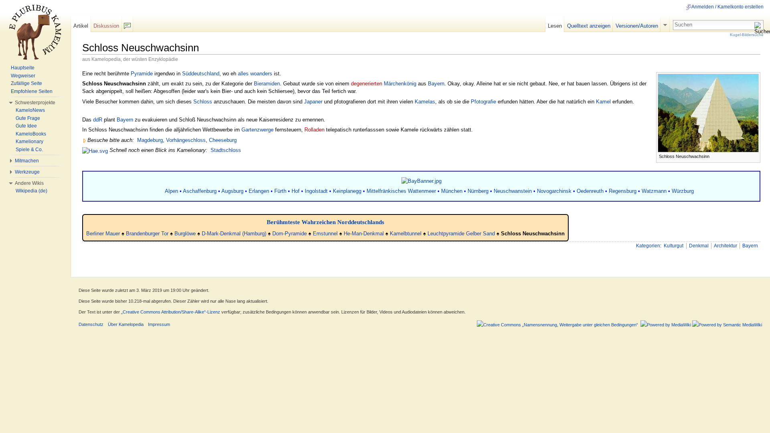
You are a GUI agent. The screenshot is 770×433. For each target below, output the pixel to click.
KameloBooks (31, 134)
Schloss (202, 102)
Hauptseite (22, 68)
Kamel (603, 102)
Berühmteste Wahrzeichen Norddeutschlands (325, 222)
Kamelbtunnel (405, 234)
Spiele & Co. (29, 149)
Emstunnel (325, 234)
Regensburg (622, 191)
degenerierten (366, 84)
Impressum (159, 324)
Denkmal (699, 246)
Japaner (313, 102)
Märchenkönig (400, 84)
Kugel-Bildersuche (747, 34)
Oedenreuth (590, 191)
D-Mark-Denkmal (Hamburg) (234, 234)
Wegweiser (23, 76)
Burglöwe (185, 234)
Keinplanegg (347, 191)
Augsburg (232, 191)
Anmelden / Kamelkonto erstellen (727, 7)
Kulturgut (673, 246)
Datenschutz (91, 324)
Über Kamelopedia (126, 324)
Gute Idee (26, 126)
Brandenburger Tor (147, 234)
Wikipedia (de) (31, 191)
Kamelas (425, 102)
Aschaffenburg (200, 191)
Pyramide (142, 74)
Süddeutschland (200, 74)
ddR (97, 120)
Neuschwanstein (513, 191)
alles (243, 74)
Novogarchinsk (554, 191)
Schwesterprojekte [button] (35, 102)
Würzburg (683, 191)
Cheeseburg (223, 140)
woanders (261, 74)
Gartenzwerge (257, 130)
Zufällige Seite (26, 83)
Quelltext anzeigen (588, 26)
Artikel (80, 26)
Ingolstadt (316, 191)
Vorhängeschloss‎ (186, 140)
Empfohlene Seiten (32, 91)
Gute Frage (28, 118)
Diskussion (106, 26)
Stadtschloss (226, 150)
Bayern (436, 84)
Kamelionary (29, 141)
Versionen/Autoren (637, 26)
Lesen (555, 26)
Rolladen (314, 130)
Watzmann (654, 191)
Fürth (280, 191)
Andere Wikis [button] (29, 183)
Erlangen (259, 191)
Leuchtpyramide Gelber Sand (461, 234)
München (451, 191)
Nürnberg (478, 191)
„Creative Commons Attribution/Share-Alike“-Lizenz (170, 312)
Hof (296, 191)
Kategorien (648, 246)
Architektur (725, 246)
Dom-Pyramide (289, 234)
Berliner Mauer (103, 234)
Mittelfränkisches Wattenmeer (401, 191)
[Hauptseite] (35, 32)
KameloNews (30, 110)
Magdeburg (150, 140)
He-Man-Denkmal (364, 234)
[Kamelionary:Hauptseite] (95, 150)
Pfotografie (483, 102)
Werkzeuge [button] (27, 172)
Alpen (171, 191)
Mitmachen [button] (27, 161)
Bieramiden (267, 84)
